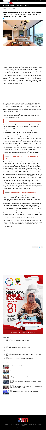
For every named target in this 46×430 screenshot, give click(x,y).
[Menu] (4, 3)
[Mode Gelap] (40, 3)
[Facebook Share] (33, 247)
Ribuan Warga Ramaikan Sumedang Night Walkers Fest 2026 (17, 340)
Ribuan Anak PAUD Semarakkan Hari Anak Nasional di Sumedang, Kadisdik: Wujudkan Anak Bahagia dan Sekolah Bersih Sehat (26, 387)
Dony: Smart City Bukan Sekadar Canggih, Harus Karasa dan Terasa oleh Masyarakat (22, 343)
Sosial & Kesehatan (6, 10)
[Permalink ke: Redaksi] (4, 18)
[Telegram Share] (39, 247)
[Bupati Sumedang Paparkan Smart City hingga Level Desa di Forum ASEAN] (6, 392)
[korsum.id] (9, 3)
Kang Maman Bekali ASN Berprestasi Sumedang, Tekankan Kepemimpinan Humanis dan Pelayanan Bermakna (25, 377)
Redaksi (7, 18)
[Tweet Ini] (35, 247)
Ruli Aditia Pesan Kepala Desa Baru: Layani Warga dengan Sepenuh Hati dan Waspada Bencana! (26, 366)
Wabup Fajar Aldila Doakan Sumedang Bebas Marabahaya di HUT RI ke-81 (20, 358)
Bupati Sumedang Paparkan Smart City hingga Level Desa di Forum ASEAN (20, 350)
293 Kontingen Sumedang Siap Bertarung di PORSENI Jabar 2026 (18, 347)
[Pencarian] (42, 3)
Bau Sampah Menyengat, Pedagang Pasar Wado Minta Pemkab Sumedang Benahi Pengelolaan (25, 382)
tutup (24, 414)
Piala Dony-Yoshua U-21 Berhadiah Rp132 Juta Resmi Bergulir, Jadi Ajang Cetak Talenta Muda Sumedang (23, 355)
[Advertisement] (23, 56)
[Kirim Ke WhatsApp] (42, 247)
